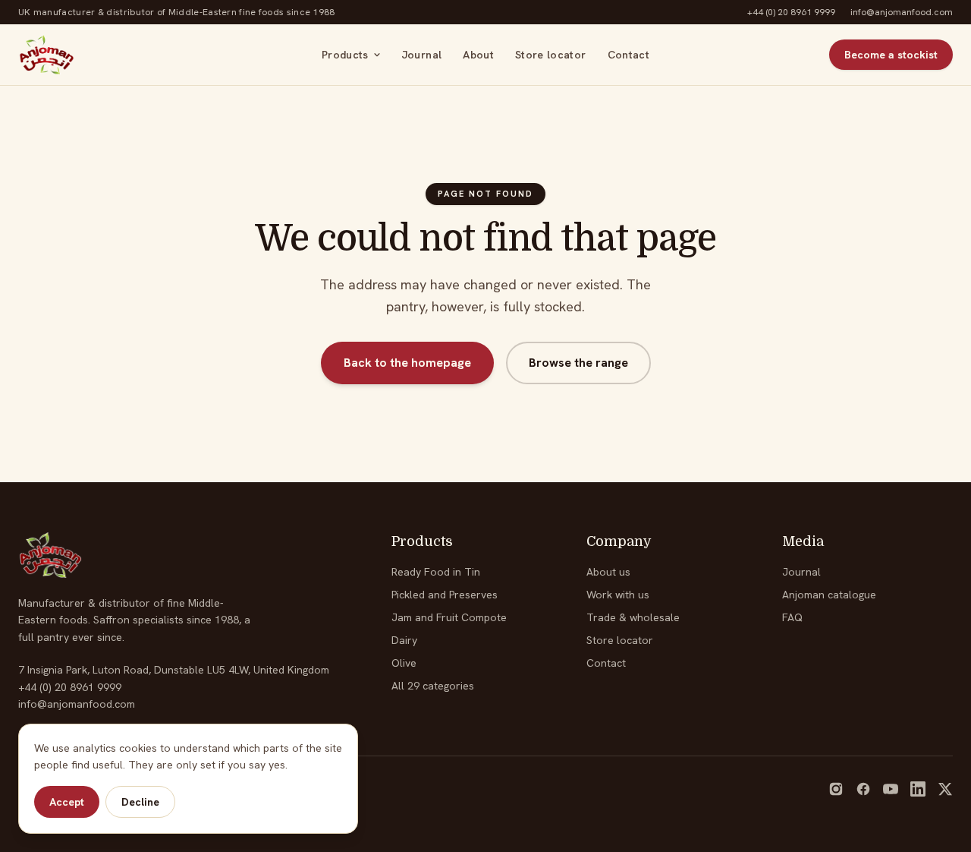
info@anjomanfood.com (901, 12)
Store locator (550, 55)
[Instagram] (836, 789)
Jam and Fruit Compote (449, 617)
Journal (422, 55)
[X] (945, 789)
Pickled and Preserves (444, 594)
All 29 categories (432, 686)
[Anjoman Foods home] (46, 54)
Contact (628, 55)
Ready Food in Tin (435, 572)
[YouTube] (890, 789)
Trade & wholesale (633, 617)
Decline (140, 802)
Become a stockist (891, 55)
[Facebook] (863, 789)
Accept (66, 802)
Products (345, 55)
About (478, 55)
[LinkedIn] (917, 789)
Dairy (404, 640)
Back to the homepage (407, 363)
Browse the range (578, 363)
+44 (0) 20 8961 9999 (791, 12)
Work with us (617, 594)
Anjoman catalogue (829, 594)
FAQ (792, 617)
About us (608, 572)
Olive (403, 663)
